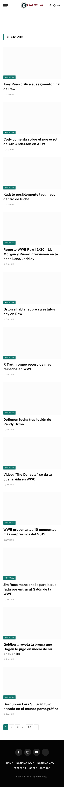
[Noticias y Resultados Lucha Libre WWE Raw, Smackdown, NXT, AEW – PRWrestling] (32, 5)
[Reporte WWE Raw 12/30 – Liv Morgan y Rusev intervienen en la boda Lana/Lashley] (32, 228)
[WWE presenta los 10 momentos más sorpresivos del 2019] (32, 508)
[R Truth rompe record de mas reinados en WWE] (32, 343)
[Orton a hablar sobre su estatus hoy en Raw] (32, 288)
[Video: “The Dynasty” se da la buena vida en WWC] (32, 453)
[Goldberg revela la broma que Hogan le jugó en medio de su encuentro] (32, 623)
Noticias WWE (25, 763)
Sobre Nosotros (39, 768)
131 (29, 727)
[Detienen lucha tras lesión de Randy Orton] (32, 398)
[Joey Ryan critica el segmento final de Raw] (32, 63)
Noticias (9, 77)
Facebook (20, 768)
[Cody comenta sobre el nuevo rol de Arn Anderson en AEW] (32, 118)
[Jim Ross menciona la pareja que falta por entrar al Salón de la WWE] (32, 564)
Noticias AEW (45, 763)
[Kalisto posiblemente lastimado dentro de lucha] (32, 173)
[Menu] (5, 5)
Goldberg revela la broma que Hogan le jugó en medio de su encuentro (27, 649)
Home (9, 763)
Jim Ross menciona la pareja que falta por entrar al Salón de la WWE (29, 589)
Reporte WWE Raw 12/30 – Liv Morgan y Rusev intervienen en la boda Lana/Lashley (30, 254)
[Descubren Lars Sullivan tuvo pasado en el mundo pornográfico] (32, 683)
